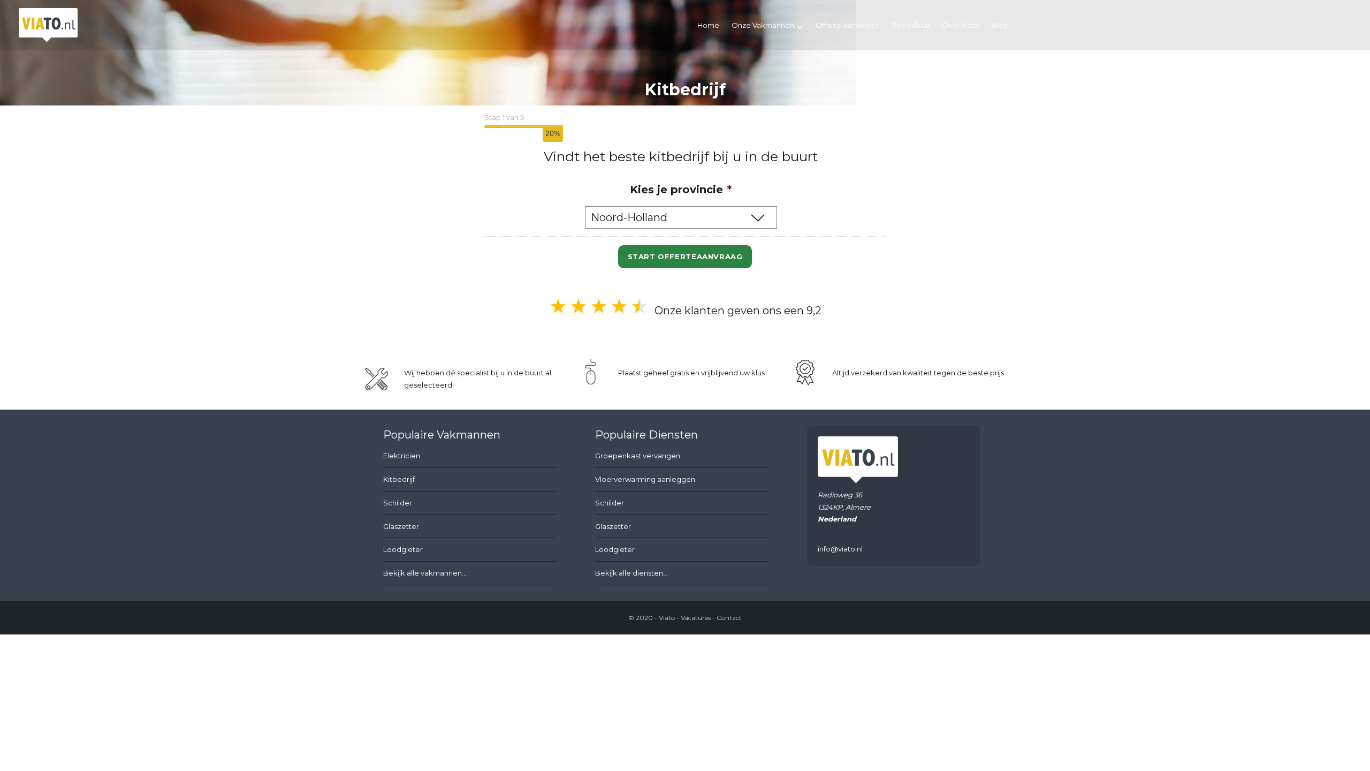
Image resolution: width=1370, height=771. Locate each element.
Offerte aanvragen (848, 25)
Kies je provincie (681, 189)
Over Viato (960, 25)
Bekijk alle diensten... (631, 573)
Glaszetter (401, 526)
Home (708, 25)
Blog (999, 25)
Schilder (397, 502)
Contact (729, 618)
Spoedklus (911, 25)
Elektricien (401, 455)
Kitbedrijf (399, 479)
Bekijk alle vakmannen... (425, 573)
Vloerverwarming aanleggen (645, 479)
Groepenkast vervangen (637, 455)
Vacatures (696, 618)
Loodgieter (403, 549)
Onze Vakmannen (763, 25)
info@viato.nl (840, 549)
